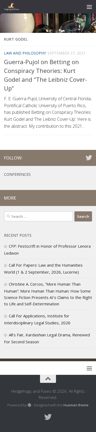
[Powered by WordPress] (29, 405)
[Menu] (89, 6)
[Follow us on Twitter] (89, 157)
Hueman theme (76, 405)
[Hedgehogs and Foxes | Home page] (14, 6)
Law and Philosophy (25, 53)
